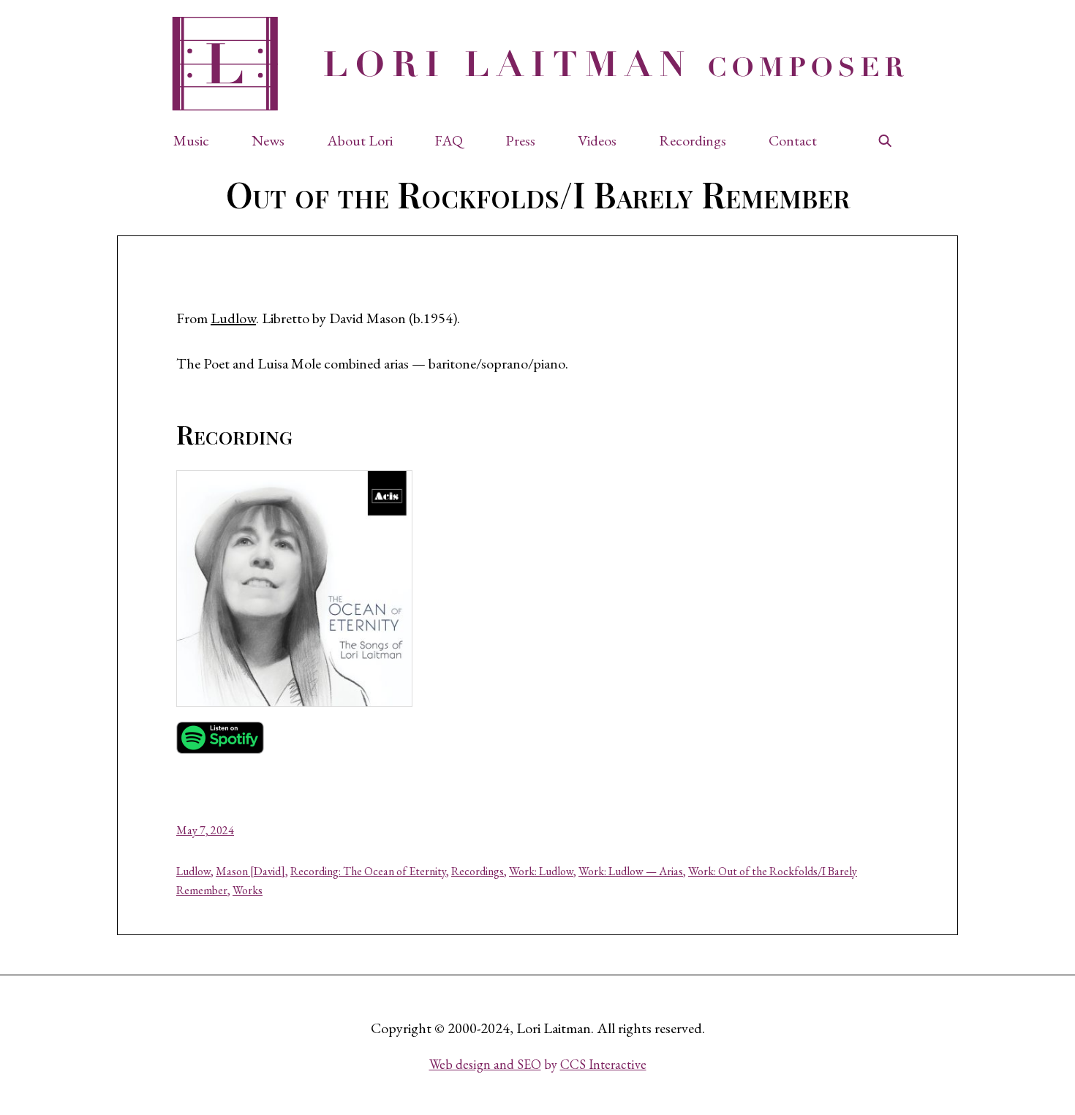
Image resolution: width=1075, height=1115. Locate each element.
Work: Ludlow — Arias (630, 871)
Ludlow (233, 318)
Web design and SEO (485, 1064)
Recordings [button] (692, 140)
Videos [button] (597, 140)
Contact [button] (793, 140)
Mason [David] (250, 871)
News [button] (268, 140)
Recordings (477, 871)
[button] (198, 140)
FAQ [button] (448, 140)
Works (248, 890)
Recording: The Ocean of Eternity (368, 871)
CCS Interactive (603, 1064)
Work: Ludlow (541, 871)
